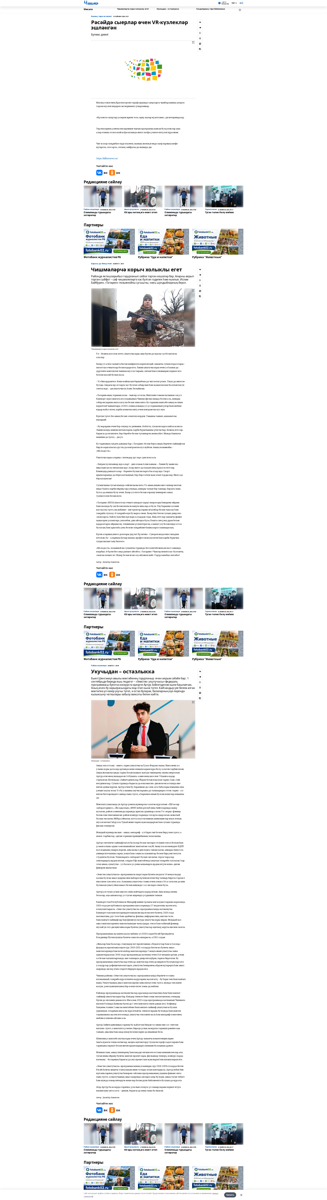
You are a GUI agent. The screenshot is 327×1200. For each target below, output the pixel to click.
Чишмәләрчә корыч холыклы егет (133, 9)
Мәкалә (88, 9)
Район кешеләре (99, 666)
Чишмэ (91, 3)
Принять (230, 1195)
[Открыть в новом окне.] (102, 173)
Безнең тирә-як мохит (101, 16)
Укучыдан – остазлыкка (168, 9)
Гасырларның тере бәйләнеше (210, 9)
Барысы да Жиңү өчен (101, 264)
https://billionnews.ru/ (107, 158)
